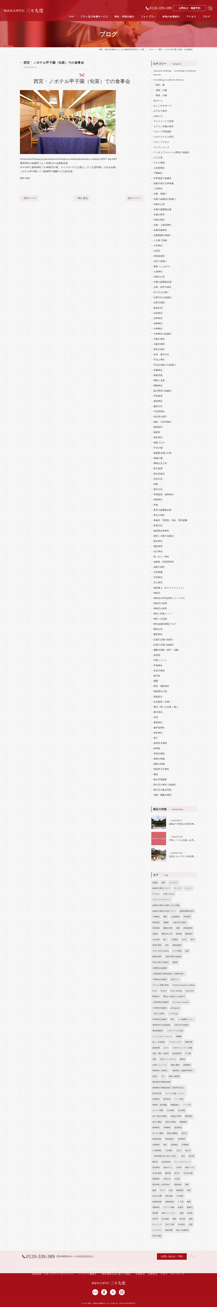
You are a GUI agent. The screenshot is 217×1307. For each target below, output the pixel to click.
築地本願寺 (156, 1139)
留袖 (190, 1219)
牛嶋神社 (167, 1128)
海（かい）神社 (161, 556)
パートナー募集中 (87, 1274)
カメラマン (156, 1230)
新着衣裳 (188, 1042)
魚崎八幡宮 (175, 1065)
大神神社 (158, 328)
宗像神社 (158, 370)
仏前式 (157, 251)
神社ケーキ (189, 1167)
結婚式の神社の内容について (164, 911)
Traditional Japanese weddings (183, 985)
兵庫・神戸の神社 (163, 287)
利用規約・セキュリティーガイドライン (53, 1274)
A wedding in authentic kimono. (169, 80)
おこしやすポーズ (163, 106)
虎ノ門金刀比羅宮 (159, 1116)
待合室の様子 (160, 416)
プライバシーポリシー (161, 900)
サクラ (162, 1190)
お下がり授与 (160, 111)
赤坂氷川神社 (176, 1116)
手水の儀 (158, 448)
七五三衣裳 (169, 1224)
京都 (187, 951)
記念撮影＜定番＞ (163, 702)
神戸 (192, 940)
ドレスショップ (161, 147)
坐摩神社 (158, 323)
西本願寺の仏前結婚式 (161, 1025)
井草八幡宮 (156, 1236)
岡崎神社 (158, 385)
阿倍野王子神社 (161, 769)
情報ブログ (159, 442)
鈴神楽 (157, 748)
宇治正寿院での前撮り (165, 365)
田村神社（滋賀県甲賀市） (183, 1071)
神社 (163, 883)
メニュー (188, 888)
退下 (156, 738)
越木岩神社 (159, 727)
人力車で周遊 (160, 240)
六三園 (188, 1053)
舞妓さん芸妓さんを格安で (174, 996)
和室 (187, 1185)
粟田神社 (158, 634)
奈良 (167, 945)
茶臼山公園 (156, 1196)
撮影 (189, 1202)
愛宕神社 (188, 1116)
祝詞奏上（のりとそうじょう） (169, 588)
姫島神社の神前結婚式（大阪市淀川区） (168, 1088)
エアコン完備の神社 (164, 126)
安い (163, 1076)
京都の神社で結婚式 (173, 957)
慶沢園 (168, 1173)
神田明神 (168, 1230)
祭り (165, 940)
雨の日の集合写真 (163, 790)
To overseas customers (180, 1002)
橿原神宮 (158, 546)
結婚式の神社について (161, 888)
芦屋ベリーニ (160, 660)
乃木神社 (170, 1110)
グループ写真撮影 (163, 131)
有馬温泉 (156, 928)
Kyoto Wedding (176, 991)
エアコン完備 (168, 1207)
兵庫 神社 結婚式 (160, 1053)
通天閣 (155, 1213)
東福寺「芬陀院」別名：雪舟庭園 (170, 520)
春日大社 (158, 489)
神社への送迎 (160, 619)
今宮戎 (177, 1179)
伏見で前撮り (160, 261)
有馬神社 (158, 499)
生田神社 (158, 577)
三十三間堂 (159, 163)
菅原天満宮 (159, 670)
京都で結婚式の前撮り (165, 199)
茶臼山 (177, 1173)
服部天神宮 (156, 957)
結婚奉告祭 (156, 1202)
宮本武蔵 (168, 1196)
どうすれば (173, 1014)
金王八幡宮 (156, 1122)
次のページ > (135, 198)
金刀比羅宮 (156, 1173)
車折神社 (158, 733)
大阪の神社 (159, 339)
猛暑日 (180, 1207)
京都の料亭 (159, 214)
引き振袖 (165, 1219)
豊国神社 (158, 722)
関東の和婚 (159, 759)
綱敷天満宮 (167, 928)
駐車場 (179, 934)
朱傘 (156, 505)
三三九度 (158, 157)
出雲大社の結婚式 (163, 297)
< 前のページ (29, 198)
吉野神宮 (158, 318)
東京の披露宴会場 (163, 510)
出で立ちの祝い (161, 292)
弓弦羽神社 (159, 411)
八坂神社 (158, 271)
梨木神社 (158, 541)
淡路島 (155, 934)
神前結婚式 (177, 945)
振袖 (174, 1219)
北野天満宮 (159, 302)
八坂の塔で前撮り (180, 922)
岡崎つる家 (159, 380)
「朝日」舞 (159, 85)
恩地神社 (177, 1185)
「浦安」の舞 (160, 90)
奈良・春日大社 (161, 354)
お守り (184, 940)
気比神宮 (156, 1167)
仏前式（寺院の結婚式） (43, 1269)
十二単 (180, 1202)
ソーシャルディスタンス (162, 1036)
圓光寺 (155, 1162)
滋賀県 (175, 962)
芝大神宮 (181, 1110)
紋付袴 (182, 1219)
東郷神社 (183, 1122)
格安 (189, 1190)
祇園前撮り (175, 1105)
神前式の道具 (160, 608)
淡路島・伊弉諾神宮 (164, 562)
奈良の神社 (159, 349)
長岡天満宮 (159, 753)
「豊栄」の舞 (160, 95)
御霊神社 (158, 427)
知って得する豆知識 (89, 1269)
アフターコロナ (175, 1042)
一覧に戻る (82, 198)
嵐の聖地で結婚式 (163, 391)
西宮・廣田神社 (161, 686)
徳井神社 (158, 437)
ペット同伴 (178, 1099)
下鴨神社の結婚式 (159, 979)
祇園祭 (178, 1036)
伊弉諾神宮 (159, 256)
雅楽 (156, 774)
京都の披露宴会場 (163, 209)
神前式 (157, 593)
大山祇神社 (156, 1150)
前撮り (155, 1076)
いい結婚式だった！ (186, 1019)
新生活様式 (159, 474)
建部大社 (158, 406)
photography (175, 1008)
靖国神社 (156, 1179)
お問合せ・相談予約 (189, 8)
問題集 (166, 922)
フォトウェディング (182, 1162)
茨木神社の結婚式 (159, 1019)
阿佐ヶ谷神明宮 (182, 1230)
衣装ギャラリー (157, 1269)
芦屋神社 (158, 665)
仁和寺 (179, 1167)
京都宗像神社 (160, 230)
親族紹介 (158, 696)
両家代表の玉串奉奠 (164, 183)
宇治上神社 (159, 359)
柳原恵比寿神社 (161, 531)
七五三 (179, 1150)
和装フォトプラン (169, 1213)
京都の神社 (159, 220)
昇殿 (156, 484)
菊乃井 (157, 676)
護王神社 (158, 712)
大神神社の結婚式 (163, 334)
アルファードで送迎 (164, 121)
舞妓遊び (156, 996)
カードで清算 (157, 1110)
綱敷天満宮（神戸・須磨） (167, 650)
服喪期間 (156, 1048)
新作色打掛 (156, 1093)
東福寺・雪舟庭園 (159, 1105)
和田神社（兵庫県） (160, 1071)
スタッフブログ (161, 142)
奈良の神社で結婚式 (160, 962)
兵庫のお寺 (159, 277)
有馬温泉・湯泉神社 (164, 494)
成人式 (188, 1150)
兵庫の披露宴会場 (163, 282)
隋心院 (191, 1156)
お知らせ (158, 116)
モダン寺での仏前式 (160, 951)
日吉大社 (158, 479)
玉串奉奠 (158, 572)
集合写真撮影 (160, 779)
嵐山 (183, 1156)
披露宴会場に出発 (163, 453)
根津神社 (156, 1128)
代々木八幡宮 (157, 1133)
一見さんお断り (158, 1014)
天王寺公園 (187, 1173)
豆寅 (156, 717)
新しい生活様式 (158, 1042)
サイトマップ (177, 1274)
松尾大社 (158, 525)
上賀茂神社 (159, 168)
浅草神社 (174, 1145)
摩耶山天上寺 (160, 463)
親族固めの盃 (160, 691)
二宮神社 (158, 188)
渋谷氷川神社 (170, 1122)
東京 (165, 1145)
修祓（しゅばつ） (163, 266)
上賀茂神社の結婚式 (160, 1002)
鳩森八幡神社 (172, 1133)
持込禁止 (181, 1224)
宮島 (154, 1059)
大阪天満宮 (159, 344)
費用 (165, 917)
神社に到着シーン (163, 613)
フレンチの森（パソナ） (175, 1093)
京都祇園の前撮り (163, 235)
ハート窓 (187, 1105)
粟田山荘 (158, 629)
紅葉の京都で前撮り (164, 639)
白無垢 (189, 1213)
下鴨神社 (158, 173)
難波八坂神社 (174, 1076)
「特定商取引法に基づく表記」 (165, 1156)
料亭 (172, 1019)
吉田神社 (158, 313)
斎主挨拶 (158, 468)
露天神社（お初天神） (161, 1185)
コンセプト (173, 883)
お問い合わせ (168, 894)
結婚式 (155, 883)
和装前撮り (169, 1139)
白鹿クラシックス (159, 1065)
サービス (177, 888)
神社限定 (179, 1190)
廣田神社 (158, 401)
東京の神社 (159, 515)
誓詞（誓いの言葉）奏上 (166, 707)
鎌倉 (154, 1190)
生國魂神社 (169, 1202)
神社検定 (156, 922)
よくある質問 (110, 1269)
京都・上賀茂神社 (163, 225)
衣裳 (190, 1224)
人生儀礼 (168, 1150)
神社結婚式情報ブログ (165, 624)
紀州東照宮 (176, 1053)
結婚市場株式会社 (187, 911)
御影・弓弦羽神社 (163, 422)
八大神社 (179, 1196)
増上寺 (184, 1133)
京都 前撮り (160, 194)
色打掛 (155, 1219)
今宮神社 (158, 245)
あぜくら (158, 100)
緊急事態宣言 (157, 1031)
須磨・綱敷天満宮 (163, 795)
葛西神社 (156, 1207)
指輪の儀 (158, 458)
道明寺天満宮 (160, 743)
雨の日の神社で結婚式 (165, 784)
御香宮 (157, 432)
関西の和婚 (25, 178)
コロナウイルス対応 (164, 137)
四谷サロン (167, 1167)
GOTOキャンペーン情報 (182, 1048)
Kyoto (154, 991)
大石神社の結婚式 (159, 1008)
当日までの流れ (67, 1269)
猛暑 (181, 1213)
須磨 (178, 928)
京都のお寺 (159, 204)
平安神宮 (158, 396)
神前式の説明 (160, 603)
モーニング (156, 1224)
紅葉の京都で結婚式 (164, 645)
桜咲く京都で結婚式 (164, 536)
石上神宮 (158, 582)
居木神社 (178, 1128)
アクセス (156, 894)
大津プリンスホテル (168, 1059)
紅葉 (170, 1190)
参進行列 (158, 308)
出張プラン (175, 979)
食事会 (182, 1059)
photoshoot (190, 991)
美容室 (157, 655)
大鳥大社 (167, 1179)
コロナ (166, 1048)
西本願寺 (187, 1065)
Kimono (164, 991)
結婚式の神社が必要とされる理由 (166, 905)
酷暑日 (189, 1207)
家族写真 (158, 375)
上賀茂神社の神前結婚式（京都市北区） (168, 974)
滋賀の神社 (159, 567)
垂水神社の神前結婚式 (161, 1082)
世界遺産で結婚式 (163, 178)
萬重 (156, 681)
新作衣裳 (167, 1099)
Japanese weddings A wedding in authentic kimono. (175, 73)
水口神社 (158, 551)
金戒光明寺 (166, 1162)
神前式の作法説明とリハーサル (169, 598)
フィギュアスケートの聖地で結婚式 (171, 152)
